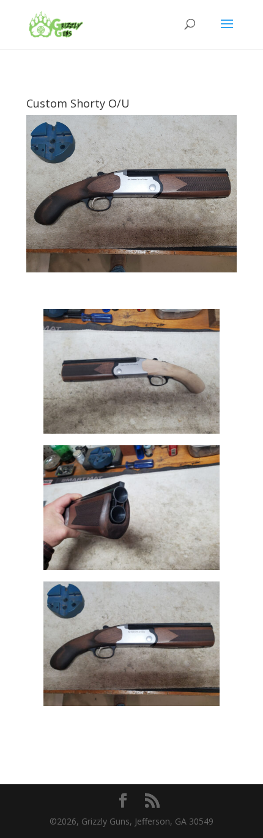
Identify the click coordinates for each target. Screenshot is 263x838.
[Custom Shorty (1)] (131, 706)
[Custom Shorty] (131, 433)
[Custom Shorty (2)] (131, 569)
